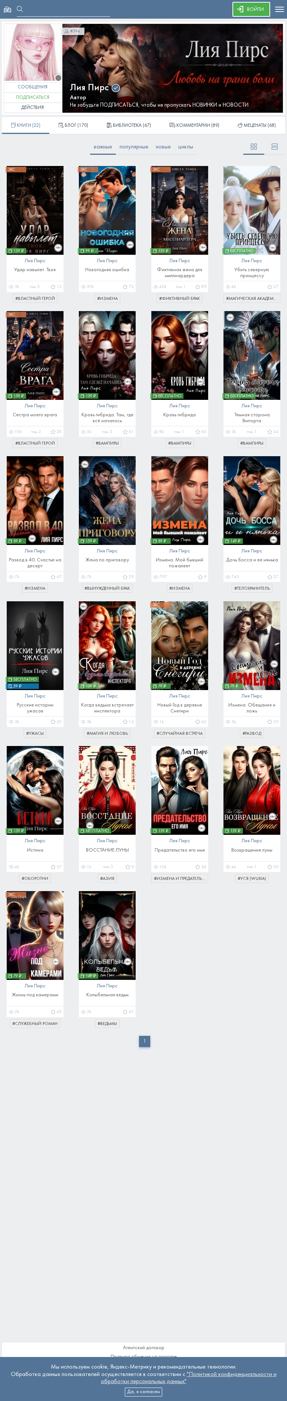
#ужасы (35, 733)
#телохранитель (252, 588)
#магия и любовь (107, 733)
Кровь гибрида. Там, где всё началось (107, 418)
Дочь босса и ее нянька (252, 560)
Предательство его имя (180, 850)
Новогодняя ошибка (107, 269)
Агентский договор (143, 1347)
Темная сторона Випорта (252, 418)
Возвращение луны (251, 850)
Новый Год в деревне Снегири (179, 708)
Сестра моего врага (35, 415)
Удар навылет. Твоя (35, 269)
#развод (252, 733)
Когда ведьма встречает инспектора (107, 708)
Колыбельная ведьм (107, 995)
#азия (107, 879)
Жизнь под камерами (35, 995)
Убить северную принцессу (251, 272)
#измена (107, 299)
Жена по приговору (107, 560)
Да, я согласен (143, 1391)
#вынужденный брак (107, 588)
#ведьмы (107, 1024)
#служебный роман (35, 1024)
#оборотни (35, 879)
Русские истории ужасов (35, 708)
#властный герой (35, 299)
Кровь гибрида (179, 415)
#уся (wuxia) (252, 879)
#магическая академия (253, 299)
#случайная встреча (180, 733)
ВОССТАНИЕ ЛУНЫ (107, 850)
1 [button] (144, 1041)
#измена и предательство (181, 879)
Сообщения (32, 87)
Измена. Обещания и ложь (251, 708)
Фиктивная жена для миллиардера (179, 272)
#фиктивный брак (179, 299)
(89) (197, 125)
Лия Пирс (89, 88)
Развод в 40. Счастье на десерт (35, 563)
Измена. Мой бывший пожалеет (179, 563)
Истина (35, 850)
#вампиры (107, 443)
